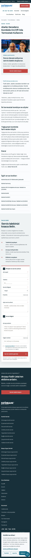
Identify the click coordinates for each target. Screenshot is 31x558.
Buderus (3, 496)
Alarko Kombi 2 (5, 197)
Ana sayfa (4, 20)
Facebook (4, 525)
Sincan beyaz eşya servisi (8, 458)
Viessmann (4, 493)
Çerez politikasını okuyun (10, 549)
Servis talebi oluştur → (23, 1)
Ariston (3, 499)
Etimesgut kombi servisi (7, 420)
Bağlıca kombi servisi (7, 436)
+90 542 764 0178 (7, 11)
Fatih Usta (18, 14)
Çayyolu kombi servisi (7, 439)
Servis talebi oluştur (15, 71)
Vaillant (3, 490)
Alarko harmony (6, 183)
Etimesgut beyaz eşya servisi (9, 452)
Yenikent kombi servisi (7, 442)
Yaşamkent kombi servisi (8, 433)
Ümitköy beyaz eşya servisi (8, 461)
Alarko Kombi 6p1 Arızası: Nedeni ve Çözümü (14, 201)
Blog (23, 14)
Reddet (6, 553)
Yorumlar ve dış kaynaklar (8, 512)
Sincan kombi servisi (6, 426)
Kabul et (23, 553)
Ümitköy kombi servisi (7, 430)
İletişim (3, 515)
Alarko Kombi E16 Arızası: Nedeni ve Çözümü (14, 205)
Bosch (3, 487)
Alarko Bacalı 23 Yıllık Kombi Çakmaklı (12, 179)
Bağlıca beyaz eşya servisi (8, 468)
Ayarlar (14, 553)
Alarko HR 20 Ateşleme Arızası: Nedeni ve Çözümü (13, 188)
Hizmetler (16, 10)
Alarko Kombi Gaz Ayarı (8, 209)
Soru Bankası (10, 14)
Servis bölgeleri (25, 10)
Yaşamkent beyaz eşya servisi (9, 464)
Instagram (4, 522)
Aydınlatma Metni (10, 346)
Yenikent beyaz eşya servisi (8, 474)
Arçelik (3, 483)
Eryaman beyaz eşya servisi (9, 455)
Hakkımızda (4, 509)
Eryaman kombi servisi (7, 423)
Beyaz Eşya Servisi (6, 448)
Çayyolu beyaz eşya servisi (8, 471)
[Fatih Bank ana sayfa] (7, 5)
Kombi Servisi (5, 416)
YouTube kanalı (5, 518)
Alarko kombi (5, 193)
